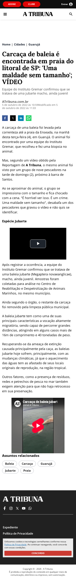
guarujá (46, 464)
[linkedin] (21, 118)
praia (27, 471)
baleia (9, 464)
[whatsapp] (28, 118)
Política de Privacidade (15, 544)
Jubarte (10, 471)
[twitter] (13, 118)
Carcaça (27, 464)
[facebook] (5, 118)
